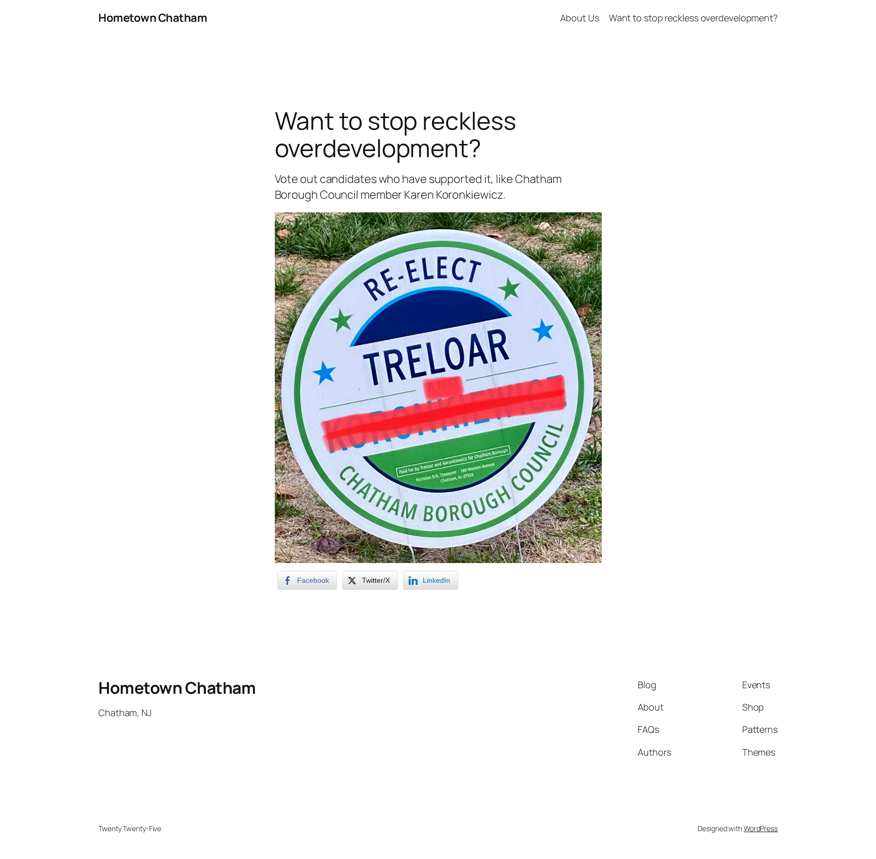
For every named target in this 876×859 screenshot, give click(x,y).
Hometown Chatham (152, 17)
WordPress (761, 828)
